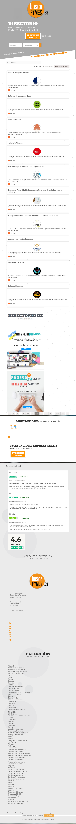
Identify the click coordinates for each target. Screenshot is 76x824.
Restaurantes (13, 748)
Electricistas (12, 714)
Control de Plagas (14, 694)
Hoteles (11, 723)
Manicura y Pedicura (15, 731)
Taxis (10, 783)
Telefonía (11, 784)
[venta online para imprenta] (25, 349)
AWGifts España (14, 119)
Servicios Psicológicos (16, 779)
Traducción (12, 798)
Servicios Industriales (15, 775)
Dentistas (11, 704)
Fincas (10, 718)
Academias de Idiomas (16, 668)
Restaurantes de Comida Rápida (19, 755)
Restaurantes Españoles (16, 757)
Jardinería (11, 725)
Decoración (12, 702)
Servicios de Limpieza (16, 769)
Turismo (11, 799)
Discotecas (12, 707)
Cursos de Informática (15, 700)
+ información (49, 815)
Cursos (10, 696)
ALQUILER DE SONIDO (17, 262)
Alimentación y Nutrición (16, 670)
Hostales (11, 721)
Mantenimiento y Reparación (18, 733)
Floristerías (12, 719)
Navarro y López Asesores (18, 72)
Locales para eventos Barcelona (20, 239)
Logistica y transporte (15, 729)
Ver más (12, 90)
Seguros (11, 766)
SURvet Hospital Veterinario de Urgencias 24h (26, 166)
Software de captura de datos (19, 96)
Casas (10, 685)
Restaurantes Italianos (16, 759)
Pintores (11, 744)
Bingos (10, 677)
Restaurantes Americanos (17, 750)
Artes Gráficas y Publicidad (17, 671)
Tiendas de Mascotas (15, 792)
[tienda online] (25, 391)
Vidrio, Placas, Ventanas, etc (18, 801)
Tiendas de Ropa (14, 796)
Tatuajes (11, 781)
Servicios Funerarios (15, 773)
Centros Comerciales (15, 687)
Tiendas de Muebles (15, 794)
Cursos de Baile (13, 698)
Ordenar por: (37, 66)
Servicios (11, 767)
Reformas (11, 746)
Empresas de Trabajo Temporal (19, 716)
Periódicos (12, 742)
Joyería (10, 727)
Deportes (11, 705)
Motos (10, 736)
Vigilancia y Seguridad (16, 803)
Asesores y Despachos (16, 673)
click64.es (22, 480)
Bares (10, 675)
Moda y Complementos (16, 735)
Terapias (11, 786)
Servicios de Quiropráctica (17, 771)
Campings (11, 683)
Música (10, 738)
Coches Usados (13, 690)
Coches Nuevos (13, 688)
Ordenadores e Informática (17, 740)
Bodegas (11, 681)
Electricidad (12, 712)
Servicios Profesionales (16, 777)
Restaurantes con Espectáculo (19, 753)
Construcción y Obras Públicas (19, 692)
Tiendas (11, 790)
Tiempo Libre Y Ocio (15, 788)
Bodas (10, 679)
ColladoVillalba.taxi (15, 286)
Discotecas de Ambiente (16, 709)
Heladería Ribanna (15, 143)
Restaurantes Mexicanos (17, 762)
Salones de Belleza (15, 764)
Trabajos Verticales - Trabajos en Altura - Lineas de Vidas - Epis (33, 215)
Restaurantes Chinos (15, 751)
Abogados (11, 666)
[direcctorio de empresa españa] (25, 317)
